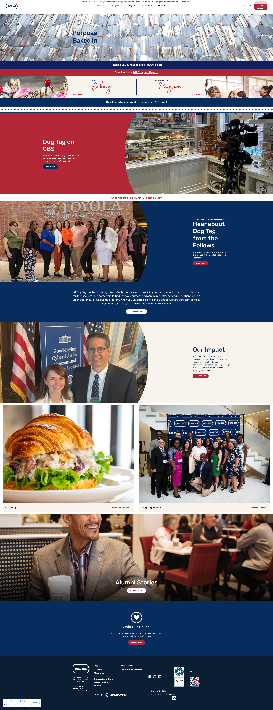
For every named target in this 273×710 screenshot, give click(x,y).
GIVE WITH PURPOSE (260, 6)
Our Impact (130, 6)
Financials (99, 673)
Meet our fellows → (260, 508)
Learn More (195, 94)
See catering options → (121, 508)
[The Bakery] (34, 87)
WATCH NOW (200, 263)
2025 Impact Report (145, 72)
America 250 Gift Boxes (125, 64)
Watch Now (50, 167)
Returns (98, 685)
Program (171, 87)
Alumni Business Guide (148, 197)
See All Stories (136, 590)
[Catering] (68, 454)
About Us (162, 6)
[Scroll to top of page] (174, 698)
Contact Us (127, 666)
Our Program (114, 6)
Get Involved (146, 6)
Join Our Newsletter (131, 669)
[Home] (12, 6)
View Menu (77, 94)
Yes (187, 2)
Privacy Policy (101, 682)
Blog (96, 666)
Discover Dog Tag (136, 311)
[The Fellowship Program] (239, 87)
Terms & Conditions (103, 679)
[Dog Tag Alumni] (204, 454)
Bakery (99, 6)
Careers (98, 669)
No (191, 2)
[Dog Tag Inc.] (195, 672)
